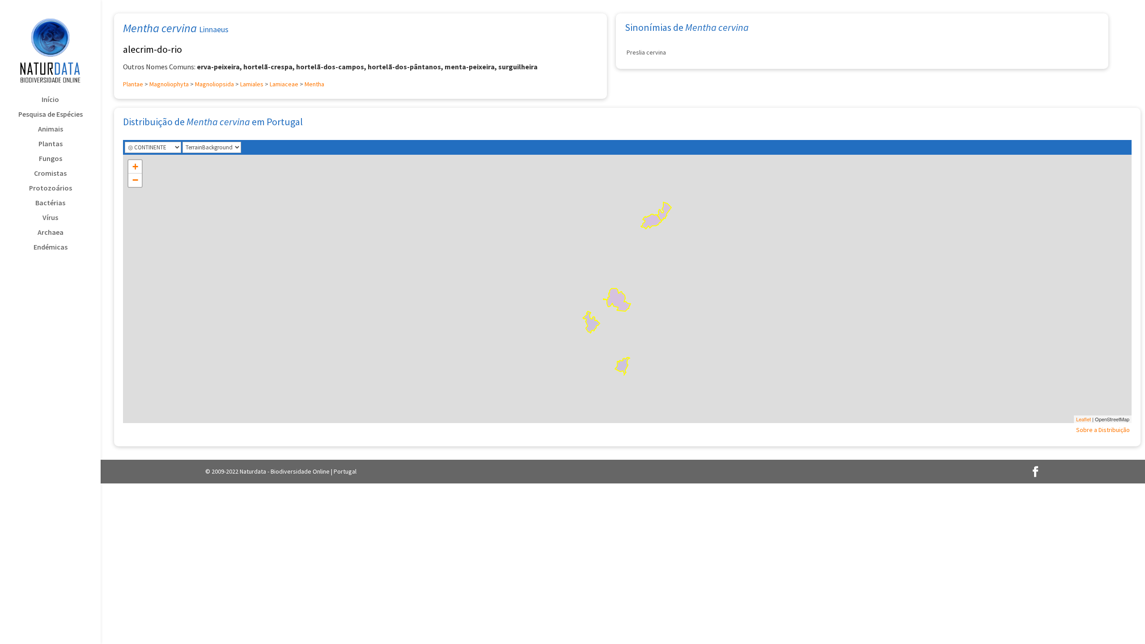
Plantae (133, 84)
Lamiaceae (284, 84)
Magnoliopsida (214, 84)
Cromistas (50, 174)
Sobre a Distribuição (1103, 430)
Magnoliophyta (169, 84)
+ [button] (135, 166)
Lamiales (251, 84)
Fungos (50, 159)
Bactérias (50, 203)
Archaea (51, 233)
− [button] (135, 180)
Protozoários (50, 188)
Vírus (50, 218)
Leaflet (1083, 419)
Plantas (50, 144)
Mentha (314, 84)
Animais (50, 129)
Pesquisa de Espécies (50, 115)
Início (50, 100)
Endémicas (51, 247)
